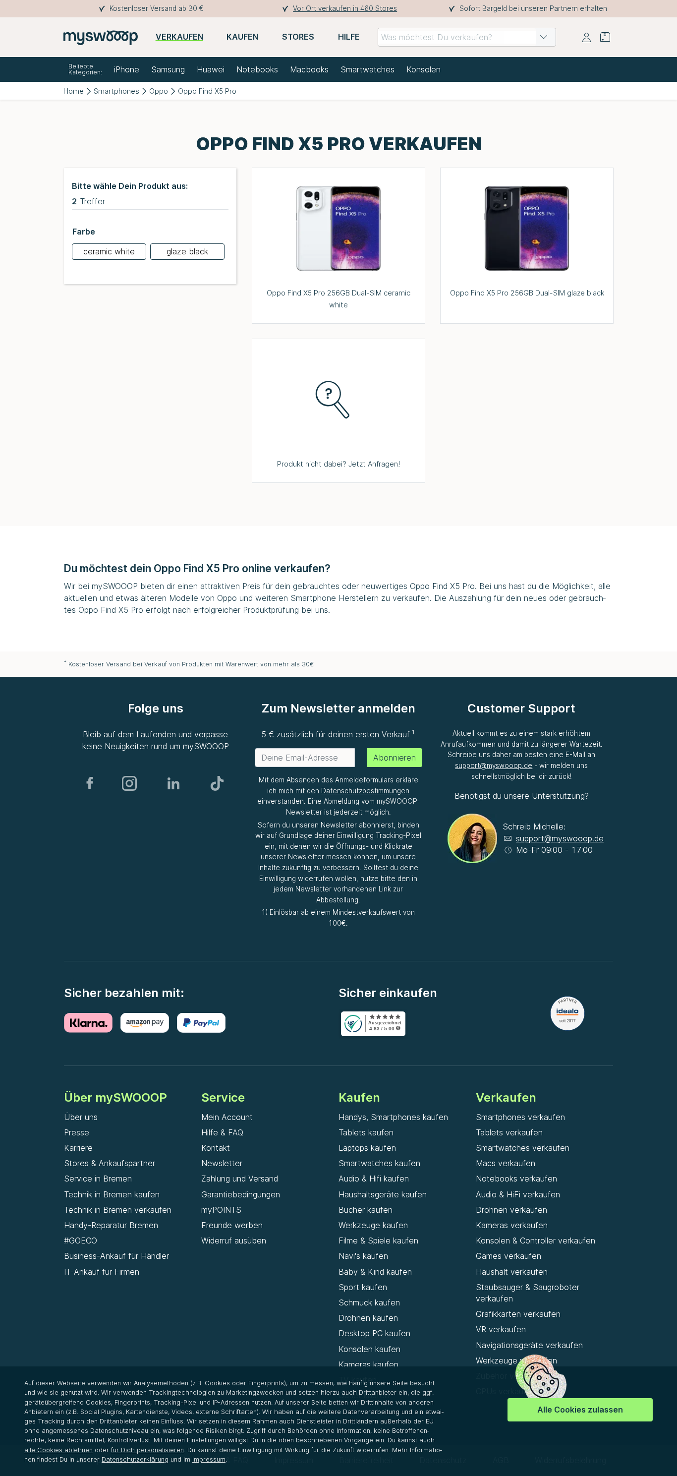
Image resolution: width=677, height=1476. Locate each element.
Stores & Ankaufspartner (109, 1163)
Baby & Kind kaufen (375, 1272)
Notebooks (257, 69)
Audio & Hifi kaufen (373, 1178)
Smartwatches (367, 69)
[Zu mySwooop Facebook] (89, 783)
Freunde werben (232, 1225)
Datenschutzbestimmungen (365, 791)
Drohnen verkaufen (511, 1210)
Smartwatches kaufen (379, 1163)
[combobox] (467, 37)
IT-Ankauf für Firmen (101, 1272)
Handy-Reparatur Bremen (111, 1225)
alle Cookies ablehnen (58, 1450)
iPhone (126, 69)
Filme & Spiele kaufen (378, 1240)
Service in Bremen (98, 1178)
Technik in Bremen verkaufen (117, 1210)
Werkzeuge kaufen (373, 1225)
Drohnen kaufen (368, 1318)
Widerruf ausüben (233, 1240)
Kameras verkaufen (512, 1225)
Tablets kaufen (366, 1132)
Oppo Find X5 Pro (207, 91)
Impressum (209, 1459)
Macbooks (309, 69)
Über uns (81, 1117)
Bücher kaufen (365, 1210)
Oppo (158, 91)
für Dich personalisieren (147, 1450)
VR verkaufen (501, 1329)
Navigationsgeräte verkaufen (529, 1345)
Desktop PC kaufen (374, 1333)
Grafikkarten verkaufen (518, 1314)
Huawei (211, 69)
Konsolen (423, 69)
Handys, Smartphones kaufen (393, 1117)
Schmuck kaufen (369, 1302)
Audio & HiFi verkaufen (518, 1194)
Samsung (168, 69)
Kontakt (215, 1148)
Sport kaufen (362, 1287)
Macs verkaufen (505, 1163)
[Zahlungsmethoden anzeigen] (92, 1023)
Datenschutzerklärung (135, 1459)
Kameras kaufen (368, 1364)
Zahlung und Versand (239, 1178)
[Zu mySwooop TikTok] (217, 783)
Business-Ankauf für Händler (116, 1256)
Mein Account (227, 1117)
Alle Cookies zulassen (580, 1410)
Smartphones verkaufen (520, 1117)
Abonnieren (394, 758)
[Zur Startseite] (100, 37)
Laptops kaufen (367, 1148)
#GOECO (80, 1240)
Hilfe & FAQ (222, 1132)
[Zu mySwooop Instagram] (129, 783)
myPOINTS (221, 1210)
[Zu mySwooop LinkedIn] (173, 783)
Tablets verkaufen (509, 1132)
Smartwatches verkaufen (522, 1148)
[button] (544, 37)
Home (73, 91)
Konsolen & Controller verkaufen (535, 1240)
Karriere (78, 1148)
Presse (76, 1132)
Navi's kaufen (363, 1256)
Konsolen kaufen (369, 1349)
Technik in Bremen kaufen (112, 1194)
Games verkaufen (508, 1256)
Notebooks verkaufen (516, 1178)
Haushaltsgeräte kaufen (382, 1194)
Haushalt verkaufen (512, 1272)
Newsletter (221, 1163)
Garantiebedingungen (240, 1194)
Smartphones (116, 91)
